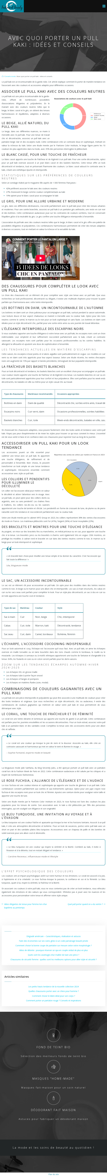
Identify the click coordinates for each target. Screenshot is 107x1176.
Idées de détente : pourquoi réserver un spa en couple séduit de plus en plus (53, 950)
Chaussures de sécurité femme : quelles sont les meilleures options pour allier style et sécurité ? (53, 959)
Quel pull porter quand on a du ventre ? (85, 904)
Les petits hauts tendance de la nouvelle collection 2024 (53, 986)
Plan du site (53, 1174)
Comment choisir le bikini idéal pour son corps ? (53, 996)
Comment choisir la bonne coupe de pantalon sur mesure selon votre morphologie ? (53, 945)
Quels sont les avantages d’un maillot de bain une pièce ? (53, 955)
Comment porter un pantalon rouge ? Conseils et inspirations (53, 1000)
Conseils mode (10, 76)
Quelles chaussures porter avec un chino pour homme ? (53, 991)
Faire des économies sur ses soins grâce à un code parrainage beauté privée (53, 941)
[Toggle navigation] (104, 6)
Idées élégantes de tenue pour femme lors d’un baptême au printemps (25, 906)
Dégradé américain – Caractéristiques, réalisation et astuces (53, 936)
